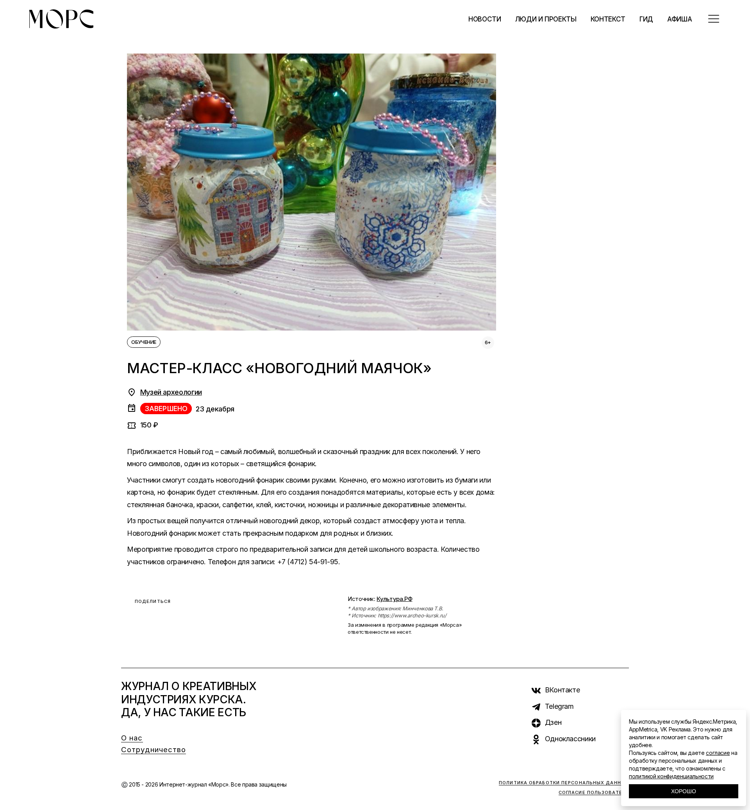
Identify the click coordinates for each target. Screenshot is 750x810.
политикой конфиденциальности (671, 776)
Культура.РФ (394, 599)
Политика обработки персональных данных (564, 782)
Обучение (143, 342)
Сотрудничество (153, 749)
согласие (718, 752)
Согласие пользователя (594, 792)
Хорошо (683, 791)
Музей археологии (171, 392)
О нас (132, 737)
